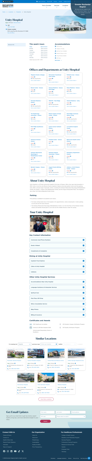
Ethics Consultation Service (39, 304)
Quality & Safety (36, 444)
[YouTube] (15, 451)
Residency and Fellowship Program (70, 437)
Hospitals (18, 12)
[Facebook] (4, 451)
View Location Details (35, 80)
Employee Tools (65, 449)
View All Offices (10, 32)
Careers (55, 1)
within (60, 344)
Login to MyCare (41, 1)
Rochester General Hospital (14, 360)
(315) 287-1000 (25, 392)
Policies (69, 458)
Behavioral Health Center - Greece (74, 140)
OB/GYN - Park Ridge (54, 100)
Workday (64, 451)
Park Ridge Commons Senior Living (72, 114)
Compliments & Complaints (39, 251)
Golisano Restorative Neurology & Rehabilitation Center (36, 154)
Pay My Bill (49, 1)
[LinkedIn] (11, 451)
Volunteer (5, 444)
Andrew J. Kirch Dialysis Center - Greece (73, 167)
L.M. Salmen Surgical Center (72, 127)
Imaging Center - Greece (55, 139)
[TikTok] (19, 451)
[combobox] (69, 344)
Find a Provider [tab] (46, 5)
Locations (10, 12)
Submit (45, 421)
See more (57, 60)
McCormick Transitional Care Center (55, 75)
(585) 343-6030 (55, 367)
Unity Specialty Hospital (44, 384)
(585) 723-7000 (11, 26)
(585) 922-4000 (15, 368)
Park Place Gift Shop (37, 298)
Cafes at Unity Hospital (37, 266)
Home (4, 12)
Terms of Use (76, 458)
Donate (60, 1)
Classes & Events (7, 435)
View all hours (16, 22)
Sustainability (35, 442)
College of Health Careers (68, 435)
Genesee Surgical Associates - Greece (54, 153)
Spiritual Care (35, 293)
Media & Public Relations (9, 442)
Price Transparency (37, 447)
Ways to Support (7, 447)
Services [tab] (56, 5)
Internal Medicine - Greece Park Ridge (56, 88)
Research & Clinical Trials (68, 444)
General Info (11, 44)
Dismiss (83, 14)
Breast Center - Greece (37, 87)
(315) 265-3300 (35, 367)
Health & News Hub (68, 1)
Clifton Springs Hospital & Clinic (76, 360)
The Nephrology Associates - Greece (36, 114)
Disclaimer (53, 458)
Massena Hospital (62, 384)
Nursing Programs (66, 440)
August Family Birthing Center (55, 167)
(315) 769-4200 (65, 391)
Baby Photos (34, 309)
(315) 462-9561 (75, 368)
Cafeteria (33, 272)
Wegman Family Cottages (38, 74)
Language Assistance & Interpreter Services (44, 287)
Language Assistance (61, 458)
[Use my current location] (56, 344)
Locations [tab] (65, 5)
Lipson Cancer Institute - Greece (55, 127)
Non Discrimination (85, 458)
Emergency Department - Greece (73, 153)
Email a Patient (35, 245)
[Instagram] (7, 451)
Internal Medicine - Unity (73, 100)
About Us (34, 435)
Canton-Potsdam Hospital (34, 360)
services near (36, 344)
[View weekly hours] (52, 78)
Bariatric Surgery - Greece (38, 167)
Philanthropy (35, 440)
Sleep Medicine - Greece (73, 87)
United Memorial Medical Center (56, 360)
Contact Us (6, 437)
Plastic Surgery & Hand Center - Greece (55, 114)
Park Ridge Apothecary (37, 126)
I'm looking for (13, 344)
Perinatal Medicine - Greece (36, 101)
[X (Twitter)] (22, 451)
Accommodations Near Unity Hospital (42, 282)
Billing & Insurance (36, 315)
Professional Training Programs (69, 442)
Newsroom (35, 437)
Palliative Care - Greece (73, 74)
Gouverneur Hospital (22, 384)
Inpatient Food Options (38, 261)
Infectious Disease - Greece (36, 140)
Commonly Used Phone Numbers (40, 240)
